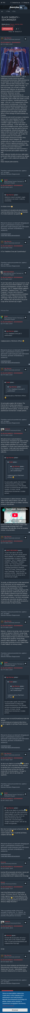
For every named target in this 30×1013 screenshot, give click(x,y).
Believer (7, 429)
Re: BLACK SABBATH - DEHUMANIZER (12, 185)
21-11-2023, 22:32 (7, 375)
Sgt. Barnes (7, 38)
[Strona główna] (16, 7)
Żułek (6, 180)
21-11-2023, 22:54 (7, 669)
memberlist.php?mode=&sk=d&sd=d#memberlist (10, 234)
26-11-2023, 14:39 (7, 760)
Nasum (12, 24)
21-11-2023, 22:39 (7, 543)
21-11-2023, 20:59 (7, 323)
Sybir (21, 24)
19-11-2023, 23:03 (7, 44)
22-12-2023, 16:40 (7, 868)
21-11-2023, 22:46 (7, 627)
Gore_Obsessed (6, 26)
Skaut (13, 26)
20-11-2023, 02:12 (7, 187)
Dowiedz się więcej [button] (8, 1005)
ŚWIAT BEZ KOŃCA (8, 272)
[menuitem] (3, 2)
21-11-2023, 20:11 (7, 279)
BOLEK (3, 882)
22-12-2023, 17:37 (7, 888)
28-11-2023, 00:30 (7, 800)
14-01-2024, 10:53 (7, 962)
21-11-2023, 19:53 (7, 248)
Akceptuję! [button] (15, 1010)
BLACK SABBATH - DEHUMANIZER (11, 18)
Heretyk (17, 24)
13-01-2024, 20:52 (7, 928)
